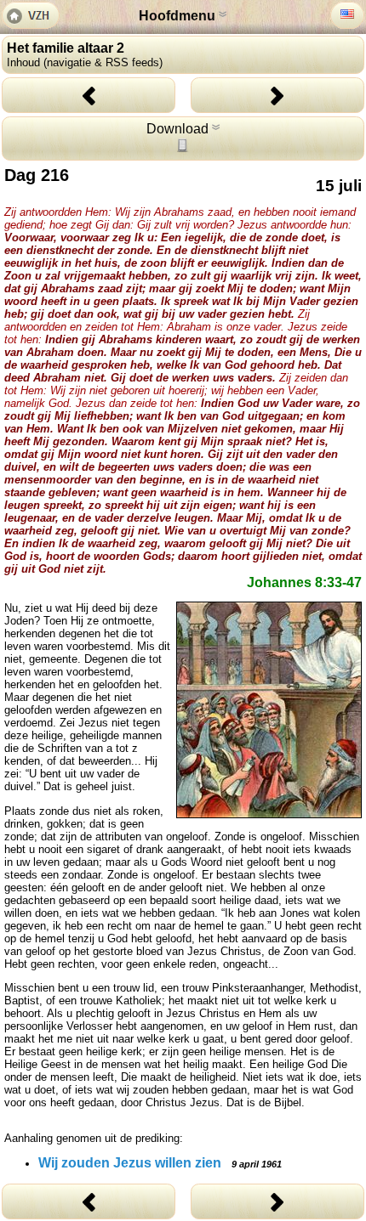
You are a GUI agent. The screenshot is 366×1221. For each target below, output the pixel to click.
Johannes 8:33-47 (304, 582)
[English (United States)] (347, 14)
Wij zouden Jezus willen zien (160, 1163)
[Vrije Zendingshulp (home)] (31, 17)
